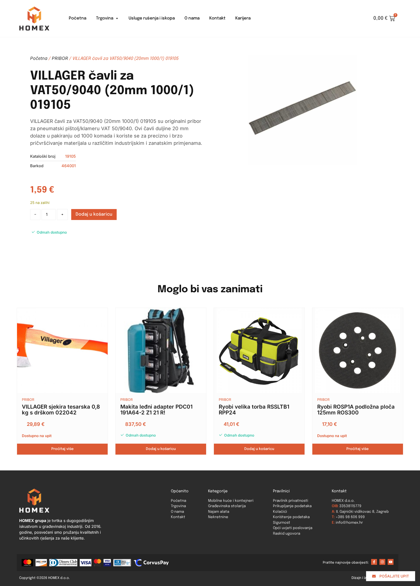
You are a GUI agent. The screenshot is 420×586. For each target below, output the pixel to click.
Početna (77, 18)
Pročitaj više (62, 449)
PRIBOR (60, 58)
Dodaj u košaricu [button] (161, 449)
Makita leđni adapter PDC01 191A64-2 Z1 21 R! (156, 409)
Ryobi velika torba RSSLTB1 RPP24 (254, 409)
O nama (192, 18)
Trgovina (104, 18)
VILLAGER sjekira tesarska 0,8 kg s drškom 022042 (61, 409)
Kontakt (217, 18)
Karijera (243, 18)
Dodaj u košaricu (94, 214)
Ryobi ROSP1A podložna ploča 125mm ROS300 (356, 409)
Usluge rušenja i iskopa (152, 18)
